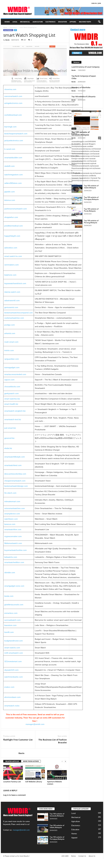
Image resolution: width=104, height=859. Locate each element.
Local (14, 22)
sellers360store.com (13, 183)
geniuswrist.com (11, 307)
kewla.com (8, 596)
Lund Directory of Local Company (86, 67)
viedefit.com (9, 166)
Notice (73, 856)
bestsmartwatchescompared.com (18, 313)
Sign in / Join (96, 3)
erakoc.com (9, 687)
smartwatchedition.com (14, 562)
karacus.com (9, 524)
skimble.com (9, 572)
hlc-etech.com (10, 493)
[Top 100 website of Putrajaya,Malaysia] (77, 200)
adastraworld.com (12, 300)
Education (62, 22)
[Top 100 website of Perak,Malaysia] (77, 212)
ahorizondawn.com (12, 697)
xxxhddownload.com (13, 115)
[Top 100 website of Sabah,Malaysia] (77, 189)
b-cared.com (9, 149)
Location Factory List (12, 781)
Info (5, 779)
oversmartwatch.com (13, 96)
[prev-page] (62, 761)
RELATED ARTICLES (12, 761)
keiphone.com (10, 275)
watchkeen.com (11, 519)
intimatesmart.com (12, 501)
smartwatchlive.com (12, 529)
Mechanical (25, 22)
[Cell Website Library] (35, 772)
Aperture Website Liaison (54, 782)
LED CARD (65, 856)
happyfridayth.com (12, 236)
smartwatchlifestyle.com (14, 457)
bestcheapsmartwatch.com (15, 133)
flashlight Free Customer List (18, 739)
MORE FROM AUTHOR (31, 761)
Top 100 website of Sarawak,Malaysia (81, 133)
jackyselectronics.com (13, 140)
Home (5, 27)
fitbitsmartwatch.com (13, 543)
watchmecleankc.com (13, 677)
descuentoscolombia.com (15, 474)
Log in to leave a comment (14, 795)
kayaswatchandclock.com (15, 283)
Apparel (73, 22)
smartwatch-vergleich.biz (15, 411)
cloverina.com (10, 89)
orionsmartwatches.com (14, 508)
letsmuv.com (9, 200)
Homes (7, 22)
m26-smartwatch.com (13, 653)
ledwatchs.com (10, 557)
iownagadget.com (12, 367)
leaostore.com (10, 625)
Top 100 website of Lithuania (83, 96)
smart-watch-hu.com (13, 256)
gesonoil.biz (9, 438)
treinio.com (9, 350)
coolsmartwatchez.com (14, 318)
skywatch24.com (11, 670)
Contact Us (82, 856)
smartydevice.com (12, 514)
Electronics (50, 22)
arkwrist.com (9, 333)
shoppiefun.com (11, 217)
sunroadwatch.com (12, 620)
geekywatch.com (11, 393)
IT (15, 30)
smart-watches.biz (12, 399)
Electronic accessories (33, 779)
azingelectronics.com (13, 103)
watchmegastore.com (13, 175)
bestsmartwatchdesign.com (16, 486)
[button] (99, 22)
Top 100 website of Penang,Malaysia (91, 221)
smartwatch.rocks (11, 706)
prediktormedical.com (13, 226)
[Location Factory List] (13, 772)
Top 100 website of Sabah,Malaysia (91, 186)
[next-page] (65, 761)
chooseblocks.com (12, 386)
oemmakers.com (11, 265)
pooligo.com (9, 325)
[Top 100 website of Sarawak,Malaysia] (86, 120)
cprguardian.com (11, 359)
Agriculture (38, 22)
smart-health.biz (11, 404)
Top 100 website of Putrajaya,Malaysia (91, 198)
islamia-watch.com (12, 292)
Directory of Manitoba (81, 87)
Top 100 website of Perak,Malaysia (91, 210)
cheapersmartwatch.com (14, 481)
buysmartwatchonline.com (15, 550)
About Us (92, 856)
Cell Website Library (33, 781)
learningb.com (10, 127)
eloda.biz (8, 448)
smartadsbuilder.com (13, 157)
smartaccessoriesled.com (15, 374)
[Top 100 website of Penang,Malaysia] (77, 224)
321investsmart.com (13, 661)
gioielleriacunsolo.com (13, 604)
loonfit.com (9, 632)
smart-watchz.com (12, 648)
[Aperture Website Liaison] (57, 772)
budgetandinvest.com (13, 641)
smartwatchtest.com (13, 465)
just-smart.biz (10, 428)
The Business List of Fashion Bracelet (52, 741)
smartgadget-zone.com (14, 586)
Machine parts (85, 22)
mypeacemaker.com (13, 536)
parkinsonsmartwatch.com (15, 209)
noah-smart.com (11, 342)
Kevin (7, 40)
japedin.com (9, 192)
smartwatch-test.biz (12, 419)
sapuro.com (9, 380)
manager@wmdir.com (35, 724)
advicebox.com (10, 248)
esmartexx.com (10, 613)
